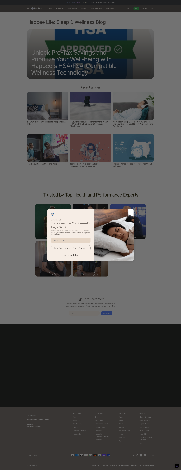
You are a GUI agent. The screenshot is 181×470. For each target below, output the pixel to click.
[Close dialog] (52, 214)
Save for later (71, 255)
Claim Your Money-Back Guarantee (70, 248)
